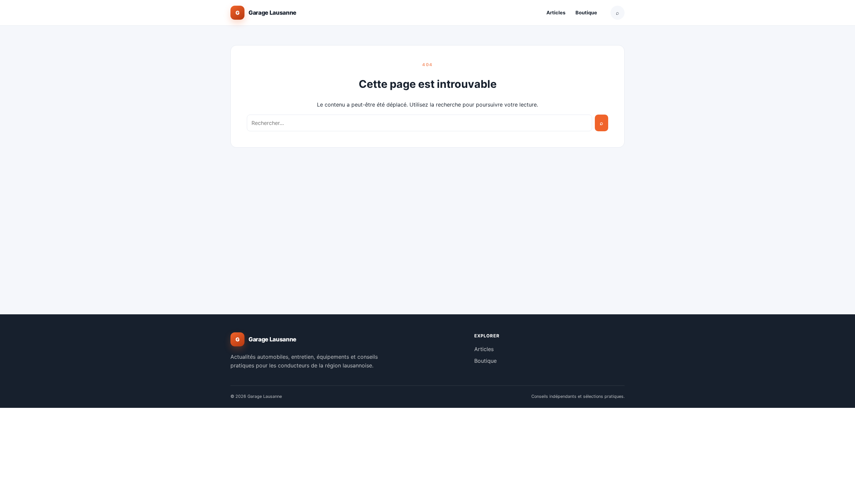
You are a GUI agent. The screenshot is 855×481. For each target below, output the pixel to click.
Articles (555, 13)
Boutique (586, 13)
